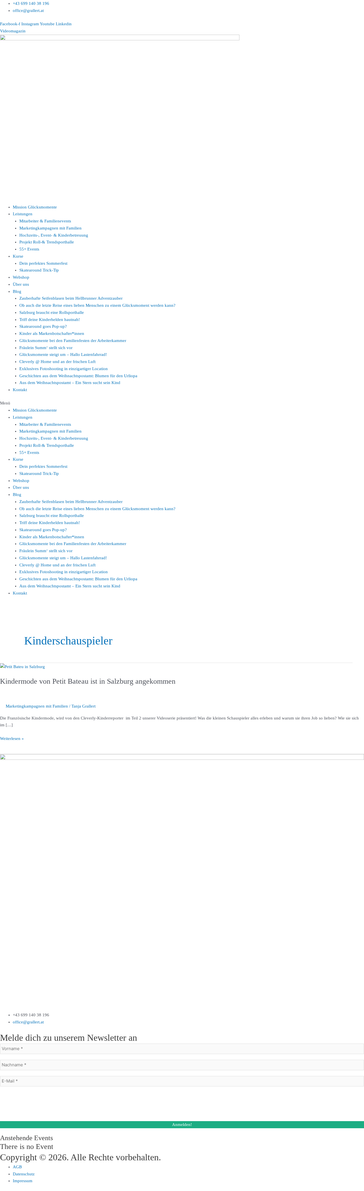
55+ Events (29, 249)
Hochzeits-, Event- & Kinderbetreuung (53, 235)
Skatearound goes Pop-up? (43, 326)
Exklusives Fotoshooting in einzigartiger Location (63, 368)
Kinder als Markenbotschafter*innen (51, 333)
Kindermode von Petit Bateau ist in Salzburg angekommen (87, 681)
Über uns (21, 284)
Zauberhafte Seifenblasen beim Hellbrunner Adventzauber (71, 298)
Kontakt (20, 389)
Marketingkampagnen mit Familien (50, 228)
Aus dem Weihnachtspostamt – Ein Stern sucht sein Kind (69, 382)
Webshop (21, 277)
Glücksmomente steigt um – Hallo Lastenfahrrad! (63, 354)
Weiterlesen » (12, 738)
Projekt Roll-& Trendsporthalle (46, 242)
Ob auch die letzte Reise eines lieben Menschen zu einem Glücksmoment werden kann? (97, 305)
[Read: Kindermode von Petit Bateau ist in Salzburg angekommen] (22, 666)
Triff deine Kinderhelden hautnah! (49, 319)
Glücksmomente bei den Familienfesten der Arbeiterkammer (72, 340)
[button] (182, 403)
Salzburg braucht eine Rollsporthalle (51, 312)
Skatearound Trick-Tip (39, 270)
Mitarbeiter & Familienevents (45, 221)
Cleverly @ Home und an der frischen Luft (57, 361)
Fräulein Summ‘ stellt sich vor (46, 347)
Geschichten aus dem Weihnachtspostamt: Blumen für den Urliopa (78, 376)
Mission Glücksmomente (35, 207)
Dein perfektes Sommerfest (43, 263)
